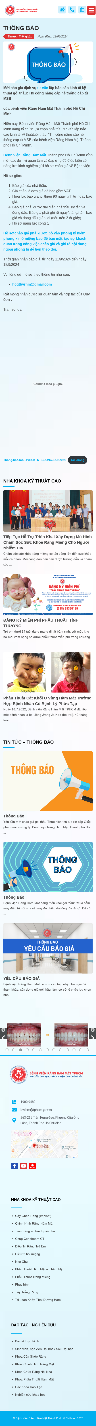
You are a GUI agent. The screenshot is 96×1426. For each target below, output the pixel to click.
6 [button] (40, 1049)
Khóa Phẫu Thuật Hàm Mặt (34, 1379)
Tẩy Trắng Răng (26, 1292)
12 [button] (80, 1049)
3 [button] (20, 1049)
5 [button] (33, 1049)
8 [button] (53, 1049)
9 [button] (60, 1049)
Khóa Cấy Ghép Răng (30, 1356)
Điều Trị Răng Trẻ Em (30, 1246)
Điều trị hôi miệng (27, 1254)
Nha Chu (21, 1261)
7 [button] (47, 1049)
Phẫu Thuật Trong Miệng (32, 1277)
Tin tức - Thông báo (20, 36)
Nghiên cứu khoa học (30, 1394)
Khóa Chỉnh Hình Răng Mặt (34, 1364)
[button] (3, 1033)
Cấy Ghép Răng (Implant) (33, 1216)
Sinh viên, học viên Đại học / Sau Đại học (44, 1349)
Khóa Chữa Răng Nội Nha (33, 1372)
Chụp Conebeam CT (29, 1238)
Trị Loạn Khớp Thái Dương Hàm (38, 1300)
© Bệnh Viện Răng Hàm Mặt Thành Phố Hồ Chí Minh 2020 (48, 1418)
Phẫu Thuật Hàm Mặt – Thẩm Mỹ (39, 1269)
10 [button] (67, 1049)
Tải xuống (77, 460)
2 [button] (13, 1049)
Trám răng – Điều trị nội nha (35, 1231)
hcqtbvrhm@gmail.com (32, 284)
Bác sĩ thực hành (27, 1341)
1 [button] (7, 1049)
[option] (48, 1034)
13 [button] (87, 1049)
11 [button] (74, 1049)
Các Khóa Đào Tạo (28, 1387)
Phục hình (22, 1284)
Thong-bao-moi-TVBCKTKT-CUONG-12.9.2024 (34, 460)
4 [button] (27, 1049)
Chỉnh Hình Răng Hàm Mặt (34, 1223)
